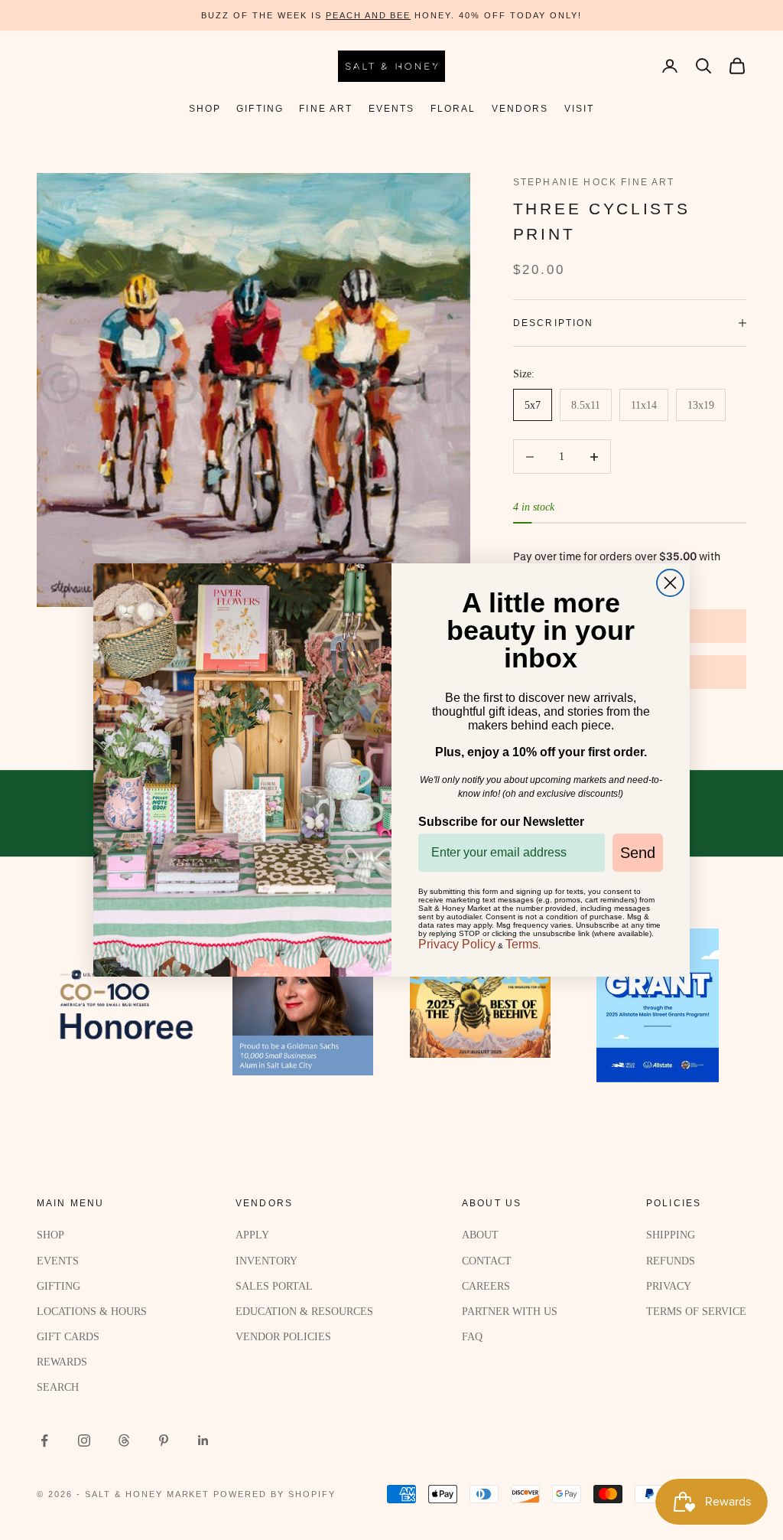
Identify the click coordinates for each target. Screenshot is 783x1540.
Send (637, 852)
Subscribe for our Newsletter (501, 821)
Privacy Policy (456, 944)
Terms (521, 944)
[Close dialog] (670, 582)
